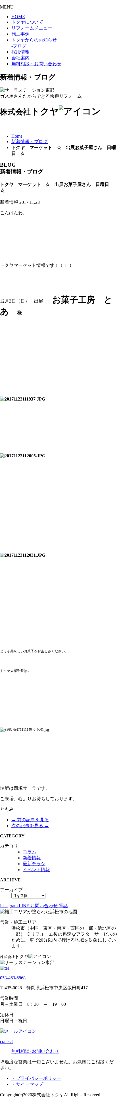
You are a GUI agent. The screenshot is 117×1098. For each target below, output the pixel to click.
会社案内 (20, 57)
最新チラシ (34, 863)
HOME (18, 16)
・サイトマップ (27, 1084)
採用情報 (20, 51)
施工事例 (20, 34)
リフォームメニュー (31, 28)
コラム (29, 851)
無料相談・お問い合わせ (36, 63)
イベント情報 (36, 869)
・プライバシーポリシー (36, 1078)
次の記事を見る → (30, 825)
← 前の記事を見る (30, 819)
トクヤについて (27, 22)
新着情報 (32, 857)
